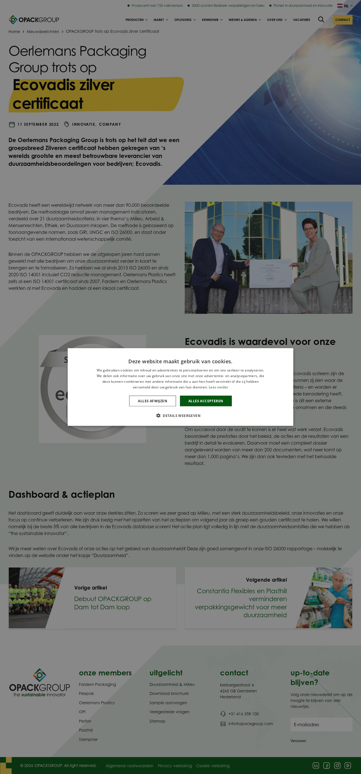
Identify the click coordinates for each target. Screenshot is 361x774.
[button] (180, 415)
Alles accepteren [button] (205, 400)
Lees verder (218, 386)
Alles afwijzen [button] (152, 400)
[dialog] (180, 387)
